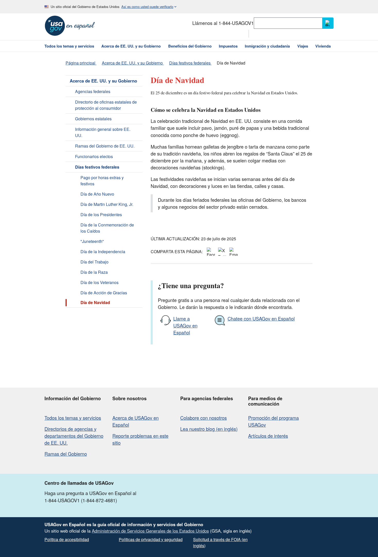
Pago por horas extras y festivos (102, 181)
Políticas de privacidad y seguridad (151, 539)
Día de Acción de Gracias (103, 293)
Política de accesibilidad (66, 539)
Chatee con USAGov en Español (261, 318)
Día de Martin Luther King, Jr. (106, 204)
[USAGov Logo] (69, 25)
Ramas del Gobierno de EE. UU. (104, 146)
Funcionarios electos (94, 156)
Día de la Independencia (102, 251)
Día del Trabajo (94, 262)
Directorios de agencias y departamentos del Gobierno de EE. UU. (73, 435)
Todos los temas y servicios (72, 417)
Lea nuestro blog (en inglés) (209, 428)
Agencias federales (92, 91)
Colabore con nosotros (203, 417)
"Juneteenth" (92, 241)
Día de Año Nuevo (97, 194)
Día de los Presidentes (101, 214)
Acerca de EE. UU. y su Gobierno (103, 81)
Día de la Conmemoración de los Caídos (107, 228)
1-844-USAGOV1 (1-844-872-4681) (80, 500)
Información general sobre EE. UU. (102, 132)
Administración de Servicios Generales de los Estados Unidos (150, 531)
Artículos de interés (268, 435)
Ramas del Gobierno (65, 453)
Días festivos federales (97, 167)
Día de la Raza (94, 272)
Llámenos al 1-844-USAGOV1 (223, 23)
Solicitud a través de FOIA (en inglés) (220, 542)
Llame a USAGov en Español (185, 325)
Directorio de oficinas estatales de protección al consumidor (106, 105)
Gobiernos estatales (93, 119)
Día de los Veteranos (99, 282)
